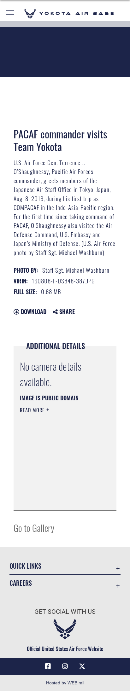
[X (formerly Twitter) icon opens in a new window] (82, 666)
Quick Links (25, 566)
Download (32, 311)
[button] (10, 13)
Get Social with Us (65, 611)
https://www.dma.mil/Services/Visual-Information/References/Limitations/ (58, 499)
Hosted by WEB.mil (65, 682)
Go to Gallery (34, 527)
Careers (20, 583)
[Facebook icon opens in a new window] (48, 666)
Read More (33, 410)
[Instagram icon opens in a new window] (65, 666)
